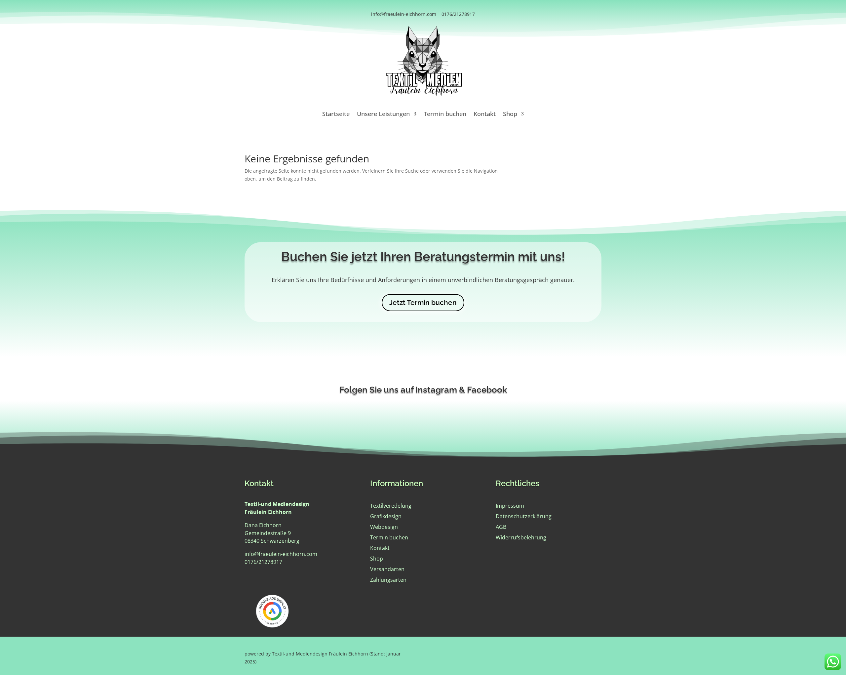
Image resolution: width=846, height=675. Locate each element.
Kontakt (485, 114)
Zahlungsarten (388, 579)
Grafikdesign (386, 516)
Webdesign (384, 526)
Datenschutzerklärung (524, 516)
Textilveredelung (390, 505)
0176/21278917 (458, 14)
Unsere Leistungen (383, 114)
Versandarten (387, 569)
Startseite (336, 114)
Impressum (510, 505)
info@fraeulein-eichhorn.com (403, 14)
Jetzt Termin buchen (423, 302)
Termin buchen (445, 114)
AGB (501, 526)
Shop (510, 114)
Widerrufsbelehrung (521, 537)
